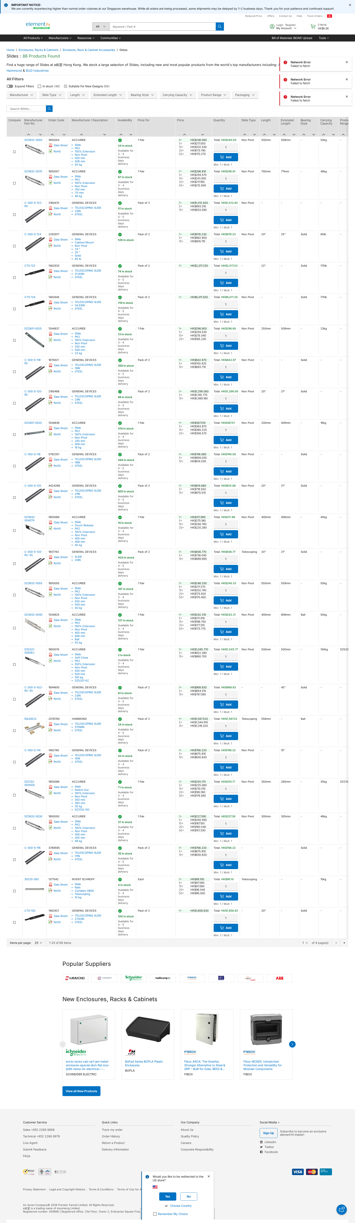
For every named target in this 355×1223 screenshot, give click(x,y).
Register (290, 24)
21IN (77, 399)
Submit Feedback (35, 1149)
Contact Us (285, 15)
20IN (78, 560)
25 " (77, 252)
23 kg (78, 353)
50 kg (78, 164)
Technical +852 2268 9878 (41, 1136)
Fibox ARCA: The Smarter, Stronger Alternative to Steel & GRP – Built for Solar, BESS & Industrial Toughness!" (204, 1065)
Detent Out (82, 789)
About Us (187, 1129)
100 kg (79, 677)
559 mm (80, 604)
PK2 (77, 148)
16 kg (78, 447)
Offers (270, 15)
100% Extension (85, 151)
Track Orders (314, 15)
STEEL (79, 214)
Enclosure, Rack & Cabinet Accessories (89, 50)
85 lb (78, 258)
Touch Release (84, 525)
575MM (79, 727)
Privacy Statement (34, 1189)
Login (279, 24)
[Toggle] (10, 86)
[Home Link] (38, 26)
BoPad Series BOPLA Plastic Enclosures (144, 1063)
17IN (77, 856)
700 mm (80, 189)
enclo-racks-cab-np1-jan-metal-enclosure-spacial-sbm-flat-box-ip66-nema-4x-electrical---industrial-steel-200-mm (88, 1065)
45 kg (78, 545)
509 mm (80, 349)
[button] (32, 38)
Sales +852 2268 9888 (39, 1129)
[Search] (220, 26)
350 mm (80, 799)
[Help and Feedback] (342, 1210)
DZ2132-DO (82, 809)
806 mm (80, 636)
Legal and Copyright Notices (67, 1189)
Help (299, 15)
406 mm (80, 541)
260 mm (80, 803)
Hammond (14, 71)
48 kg (78, 196)
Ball (77, 639)
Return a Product (113, 1143)
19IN (77, 368)
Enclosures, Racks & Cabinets (38, 50)
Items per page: (20, 942)
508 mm (80, 161)
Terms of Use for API (130, 1189)
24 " (77, 249)
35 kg (78, 806)
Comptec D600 (84, 890)
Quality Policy (190, 1136)
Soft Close (81, 657)
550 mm (80, 601)
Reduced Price (253, 15)
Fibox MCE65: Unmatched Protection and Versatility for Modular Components (262, 1065)
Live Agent (30, 1143)
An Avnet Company (35, 1205)
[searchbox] (162, 26)
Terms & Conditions (101, 1189)
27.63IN (79, 918)
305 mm (80, 837)
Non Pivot (81, 154)
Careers (186, 1143)
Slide (78, 144)
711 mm (79, 192)
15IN (77, 758)
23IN (78, 211)
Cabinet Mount (84, 242)
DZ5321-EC (82, 680)
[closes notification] (350, 5)
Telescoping (82, 894)
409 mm (80, 444)
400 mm (80, 538)
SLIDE (78, 556)
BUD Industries (37, 71)
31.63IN (79, 273)
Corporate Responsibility (197, 1149)
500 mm (80, 158)
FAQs (26, 1156)
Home (10, 50)
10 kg (78, 897)
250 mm (80, 346)
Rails (78, 887)
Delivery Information (115, 1149)
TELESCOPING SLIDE (88, 207)
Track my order (112, 1129)
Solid (78, 255)
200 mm (80, 440)
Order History (111, 1136)
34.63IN (80, 305)
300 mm (80, 834)
